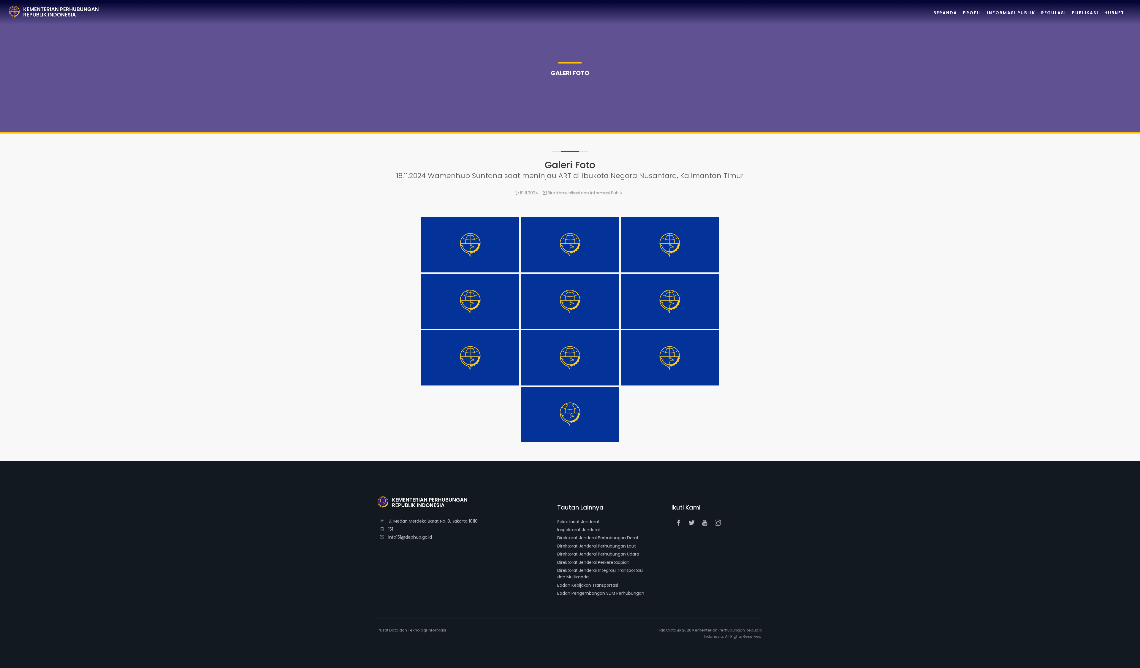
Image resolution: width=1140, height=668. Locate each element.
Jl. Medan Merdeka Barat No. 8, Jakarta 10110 (432, 521)
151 (390, 529)
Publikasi (1085, 13)
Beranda (945, 13)
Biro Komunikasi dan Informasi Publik (585, 193)
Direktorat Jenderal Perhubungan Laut (596, 546)
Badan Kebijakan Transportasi (587, 585)
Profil (972, 13)
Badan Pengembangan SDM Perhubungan (600, 593)
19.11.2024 (528, 193)
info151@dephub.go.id (409, 537)
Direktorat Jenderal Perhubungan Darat (598, 538)
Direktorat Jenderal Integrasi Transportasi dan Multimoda (600, 573)
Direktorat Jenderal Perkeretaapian (593, 562)
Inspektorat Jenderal (578, 530)
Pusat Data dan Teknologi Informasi (412, 630)
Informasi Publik (1011, 13)
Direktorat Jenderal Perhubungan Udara (598, 554)
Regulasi (1053, 13)
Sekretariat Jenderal (578, 522)
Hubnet (1114, 13)
